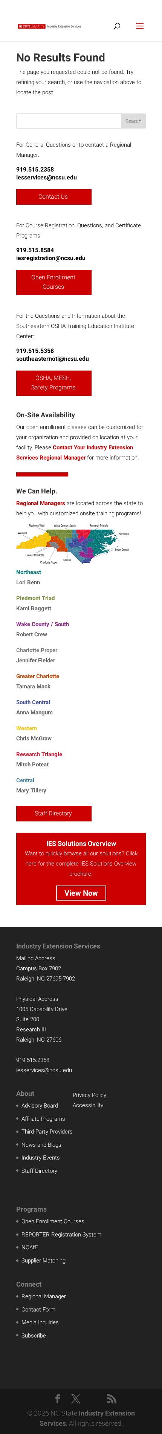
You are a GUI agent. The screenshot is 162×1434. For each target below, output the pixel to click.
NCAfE (29, 1247)
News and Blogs (41, 1144)
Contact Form (38, 1309)
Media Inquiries (40, 1322)
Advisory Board (39, 1105)
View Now (81, 893)
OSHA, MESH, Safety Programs (53, 382)
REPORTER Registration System (61, 1234)
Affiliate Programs (43, 1118)
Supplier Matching (43, 1260)
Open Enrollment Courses (53, 282)
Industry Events (40, 1157)
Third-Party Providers (47, 1131)
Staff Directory (53, 813)
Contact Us (53, 196)
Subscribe (33, 1335)
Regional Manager (43, 1296)
